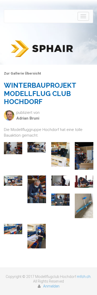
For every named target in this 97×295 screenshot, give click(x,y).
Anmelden (51, 286)
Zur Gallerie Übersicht (22, 73)
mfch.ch (84, 277)
